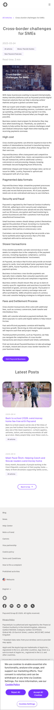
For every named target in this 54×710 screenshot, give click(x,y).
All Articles (7, 18)
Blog (4, 513)
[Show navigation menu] (49, 4)
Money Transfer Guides (25, 49)
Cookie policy (8, 552)
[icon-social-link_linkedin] (26, 606)
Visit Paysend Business (16, 359)
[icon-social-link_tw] (33, 606)
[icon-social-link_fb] (5, 606)
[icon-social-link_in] (12, 606)
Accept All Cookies (38, 693)
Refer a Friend (8, 532)
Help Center (8, 526)
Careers (6, 539)
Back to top (25, 487)
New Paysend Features (13, 54)
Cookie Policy (12, 684)
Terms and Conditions (12, 558)
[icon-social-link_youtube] (19, 606)
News (5, 519)
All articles (8, 49)
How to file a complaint (12, 565)
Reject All (15, 692)
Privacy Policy (9, 620)
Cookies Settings (27, 704)
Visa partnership (10, 545)
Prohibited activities (11, 571)
